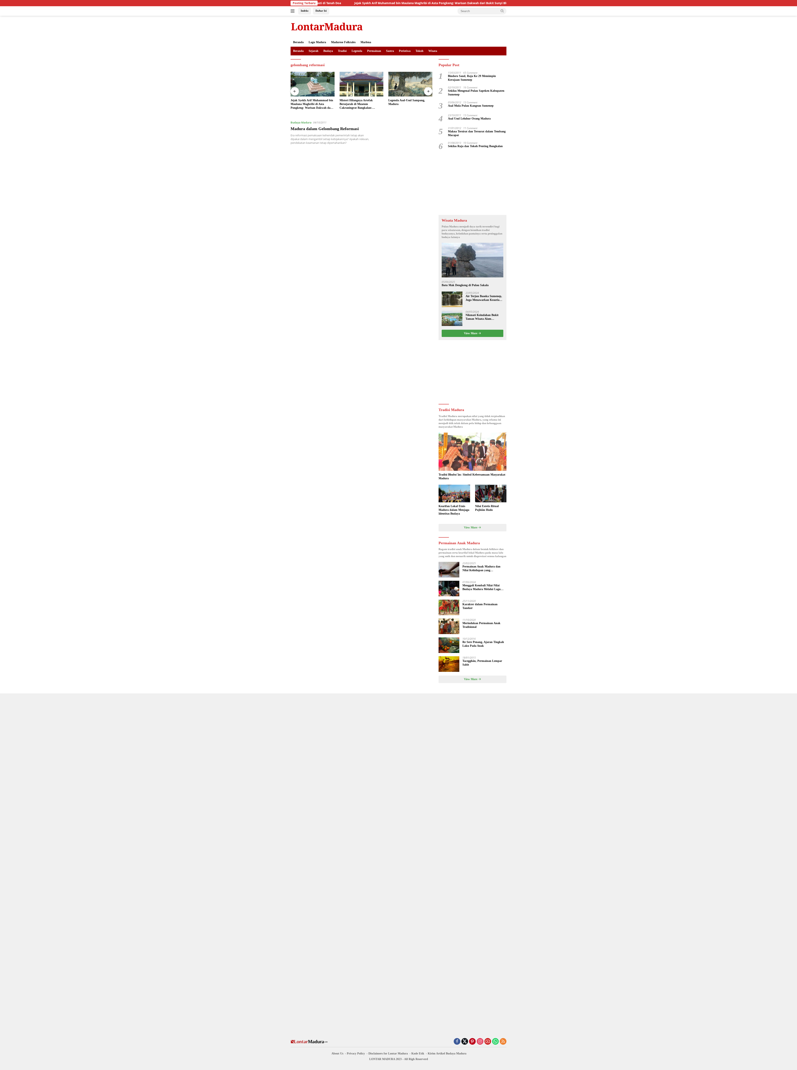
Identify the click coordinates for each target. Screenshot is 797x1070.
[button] (502, 10)
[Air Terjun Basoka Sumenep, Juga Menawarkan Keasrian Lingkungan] (452, 299)
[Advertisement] (472, 183)
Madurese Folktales (343, 42)
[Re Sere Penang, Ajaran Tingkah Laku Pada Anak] (449, 645)
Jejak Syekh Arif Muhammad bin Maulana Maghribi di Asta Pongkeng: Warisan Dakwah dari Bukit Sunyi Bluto (367, 3)
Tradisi (342, 50)
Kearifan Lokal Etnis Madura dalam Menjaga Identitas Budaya (454, 510)
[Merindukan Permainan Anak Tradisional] (449, 626)
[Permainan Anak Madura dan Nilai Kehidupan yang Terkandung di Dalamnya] (449, 569)
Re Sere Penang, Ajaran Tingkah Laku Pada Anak (483, 644)
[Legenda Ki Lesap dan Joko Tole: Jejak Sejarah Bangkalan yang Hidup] (410, 84)
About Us (337, 1053)
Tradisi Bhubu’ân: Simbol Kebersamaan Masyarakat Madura (472, 476)
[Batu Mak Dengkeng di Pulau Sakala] (472, 260)
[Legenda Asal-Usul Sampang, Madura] (362, 84)
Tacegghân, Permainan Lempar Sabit (482, 662)
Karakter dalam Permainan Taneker (480, 606)
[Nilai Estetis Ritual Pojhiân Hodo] (490, 493)
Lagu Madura (317, 42)
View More (471, 333)
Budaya (328, 50)
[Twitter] (464, 1041)
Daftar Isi (321, 10)
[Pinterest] (472, 1041)
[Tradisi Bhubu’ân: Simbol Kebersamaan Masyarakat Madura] (472, 452)
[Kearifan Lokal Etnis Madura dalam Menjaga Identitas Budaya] (454, 493)
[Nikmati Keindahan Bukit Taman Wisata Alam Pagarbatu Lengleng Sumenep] (452, 318)
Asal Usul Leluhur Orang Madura (469, 118)
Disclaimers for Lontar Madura (388, 1053)
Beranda (298, 42)
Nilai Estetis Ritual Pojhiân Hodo (487, 508)
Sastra (390, 50)
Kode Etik (417, 1053)
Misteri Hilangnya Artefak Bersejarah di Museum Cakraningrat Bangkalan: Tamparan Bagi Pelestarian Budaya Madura (308, 104)
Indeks (304, 10)
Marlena (366, 42)
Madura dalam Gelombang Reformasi (325, 128)
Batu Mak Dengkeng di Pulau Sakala (465, 285)
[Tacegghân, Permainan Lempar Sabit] (449, 664)
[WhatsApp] (495, 1041)
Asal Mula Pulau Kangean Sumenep (471, 105)
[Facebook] (457, 1041)
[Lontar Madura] (327, 26)
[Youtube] (487, 1041)
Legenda (357, 50)
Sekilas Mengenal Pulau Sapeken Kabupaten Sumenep (476, 92)
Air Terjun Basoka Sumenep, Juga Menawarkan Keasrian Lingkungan (484, 298)
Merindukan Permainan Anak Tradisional (481, 625)
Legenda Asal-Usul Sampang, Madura (358, 102)
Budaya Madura (301, 122)
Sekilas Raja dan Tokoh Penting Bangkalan (475, 146)
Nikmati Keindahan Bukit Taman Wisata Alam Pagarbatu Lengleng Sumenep (482, 317)
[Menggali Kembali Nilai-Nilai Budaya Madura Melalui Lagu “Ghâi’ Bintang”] (449, 588)
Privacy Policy (356, 1053)
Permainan (374, 50)
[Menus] (293, 11)
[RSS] (503, 1041)
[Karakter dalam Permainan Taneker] (449, 607)
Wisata (432, 50)
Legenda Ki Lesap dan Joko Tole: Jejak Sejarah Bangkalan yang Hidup (409, 104)
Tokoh (419, 50)
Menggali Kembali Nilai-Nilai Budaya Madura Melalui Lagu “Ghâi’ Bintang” (481, 587)
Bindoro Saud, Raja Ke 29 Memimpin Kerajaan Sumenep (472, 77)
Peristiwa (405, 50)
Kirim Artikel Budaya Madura (447, 1053)
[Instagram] (480, 1041)
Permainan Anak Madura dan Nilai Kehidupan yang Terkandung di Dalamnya (481, 568)
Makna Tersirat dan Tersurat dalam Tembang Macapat (477, 133)
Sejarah (313, 50)
